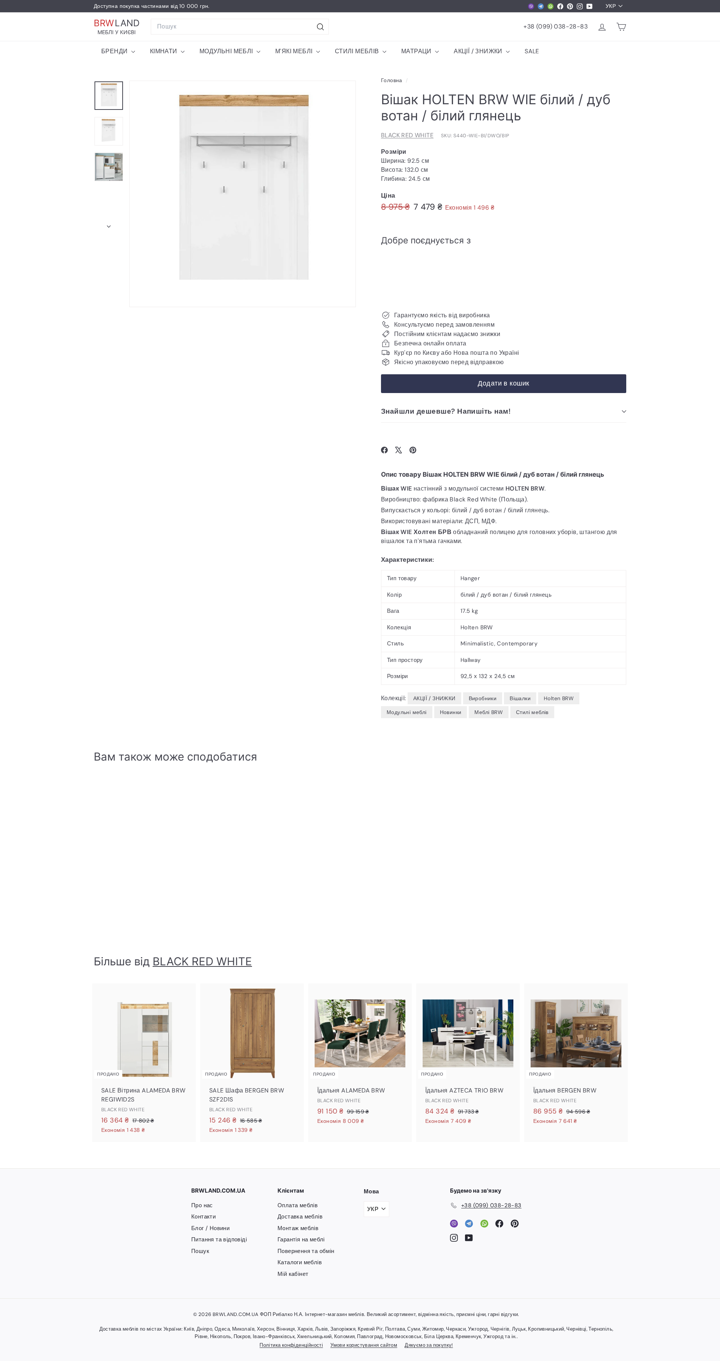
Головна (392, 80)
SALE (532, 51)
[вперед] (109, 224)
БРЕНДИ (115, 51)
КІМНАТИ (164, 51)
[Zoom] (243, 194)
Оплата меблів (298, 1205)
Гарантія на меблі (301, 1239)
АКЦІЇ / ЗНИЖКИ (479, 51)
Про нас (202, 1205)
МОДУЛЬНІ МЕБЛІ (227, 51)
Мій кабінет (293, 1274)
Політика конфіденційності (291, 1345)
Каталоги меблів (300, 1262)
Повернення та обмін (306, 1251)
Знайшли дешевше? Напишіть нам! (445, 411)
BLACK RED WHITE (407, 135)
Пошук (200, 1251)
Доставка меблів (300, 1216)
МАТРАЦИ (417, 51)
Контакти (203, 1216)
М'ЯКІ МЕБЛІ (294, 51)
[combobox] (240, 27)
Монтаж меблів (298, 1228)
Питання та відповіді (219, 1239)
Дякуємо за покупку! (429, 1345)
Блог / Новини (210, 1228)
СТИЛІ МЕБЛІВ (358, 51)
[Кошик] (621, 27)
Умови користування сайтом (363, 1345)
